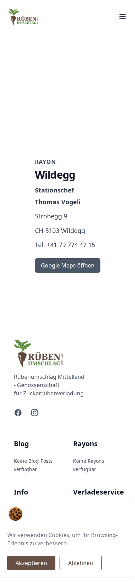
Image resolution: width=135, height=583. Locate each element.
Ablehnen (80, 563)
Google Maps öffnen (67, 265)
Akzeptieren (31, 563)
